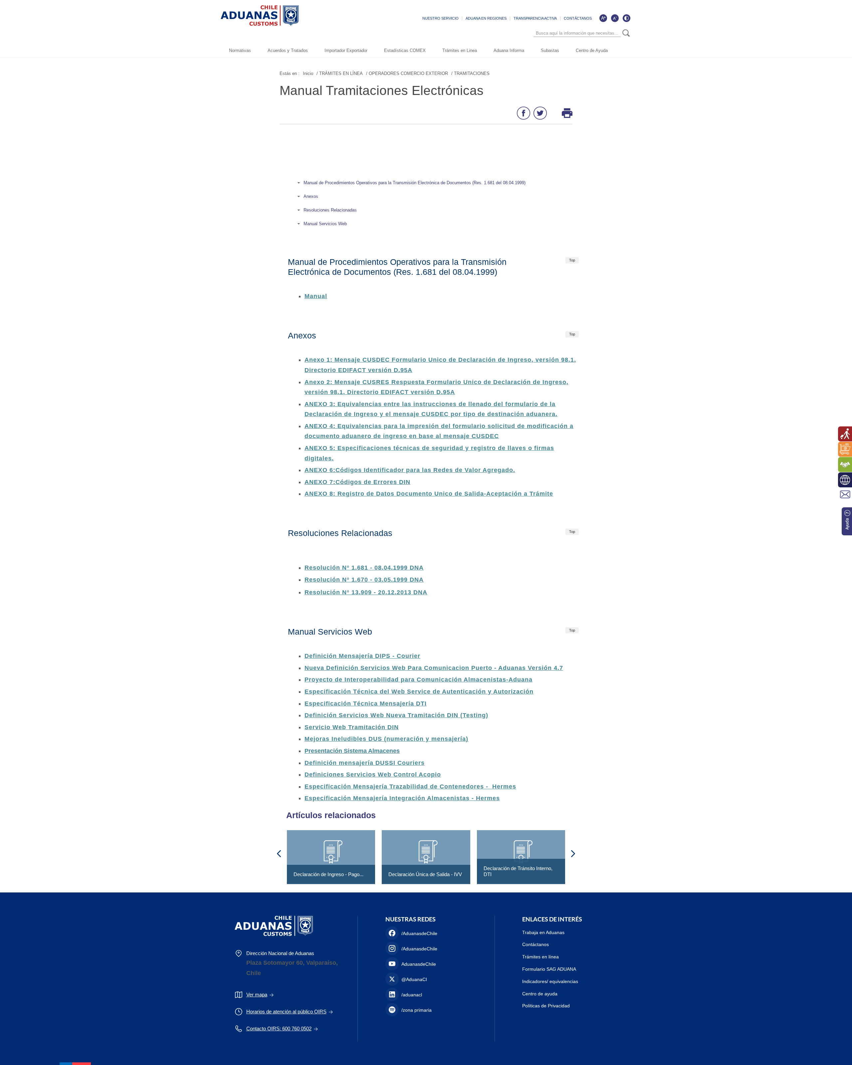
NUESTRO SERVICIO (440, 18)
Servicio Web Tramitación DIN (352, 727)
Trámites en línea (540, 956)
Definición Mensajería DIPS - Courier (362, 656)
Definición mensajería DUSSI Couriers (365, 763)
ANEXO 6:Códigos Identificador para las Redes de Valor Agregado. (410, 470)
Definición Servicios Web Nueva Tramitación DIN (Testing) (396, 715)
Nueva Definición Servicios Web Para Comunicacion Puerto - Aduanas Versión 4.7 (434, 668)
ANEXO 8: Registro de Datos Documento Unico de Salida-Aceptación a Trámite (429, 493)
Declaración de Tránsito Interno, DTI (518, 871)
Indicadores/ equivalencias (550, 981)
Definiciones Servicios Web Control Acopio (373, 774)
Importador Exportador (345, 50)
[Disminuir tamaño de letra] (614, 18)
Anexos (311, 196)
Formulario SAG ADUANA (549, 969)
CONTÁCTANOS (578, 18)
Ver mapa (256, 994)
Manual (316, 296)
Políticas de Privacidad (546, 1005)
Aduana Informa (509, 50)
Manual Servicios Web (326, 223)
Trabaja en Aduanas (543, 932)
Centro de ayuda (539, 993)
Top (572, 261)
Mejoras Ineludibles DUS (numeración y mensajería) (386, 739)
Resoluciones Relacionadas (330, 210)
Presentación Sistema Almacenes (352, 751)
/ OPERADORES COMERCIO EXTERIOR (407, 73)
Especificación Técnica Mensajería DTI (366, 703)
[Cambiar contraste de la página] (626, 18)
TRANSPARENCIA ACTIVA (535, 18)
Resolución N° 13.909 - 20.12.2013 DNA (366, 592)
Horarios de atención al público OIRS (286, 1011)
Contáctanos (535, 944)
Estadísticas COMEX (405, 50)
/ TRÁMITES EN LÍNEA (340, 73)
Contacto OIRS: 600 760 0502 (279, 1028)
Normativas (240, 50)
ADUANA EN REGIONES (486, 18)
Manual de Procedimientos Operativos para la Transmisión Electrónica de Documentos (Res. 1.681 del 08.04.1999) (415, 182)
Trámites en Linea (459, 50)
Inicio (308, 73)
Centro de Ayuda (592, 50)
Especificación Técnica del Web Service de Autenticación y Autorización (419, 691)
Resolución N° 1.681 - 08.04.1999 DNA (364, 567)
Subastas (550, 50)
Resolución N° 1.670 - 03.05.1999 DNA (364, 579)
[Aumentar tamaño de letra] (603, 18)
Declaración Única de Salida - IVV (425, 874)
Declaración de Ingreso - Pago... (328, 874)
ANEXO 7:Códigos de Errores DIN (357, 482)
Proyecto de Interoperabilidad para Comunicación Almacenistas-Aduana (418, 679)
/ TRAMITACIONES (470, 73)
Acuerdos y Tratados (288, 50)
